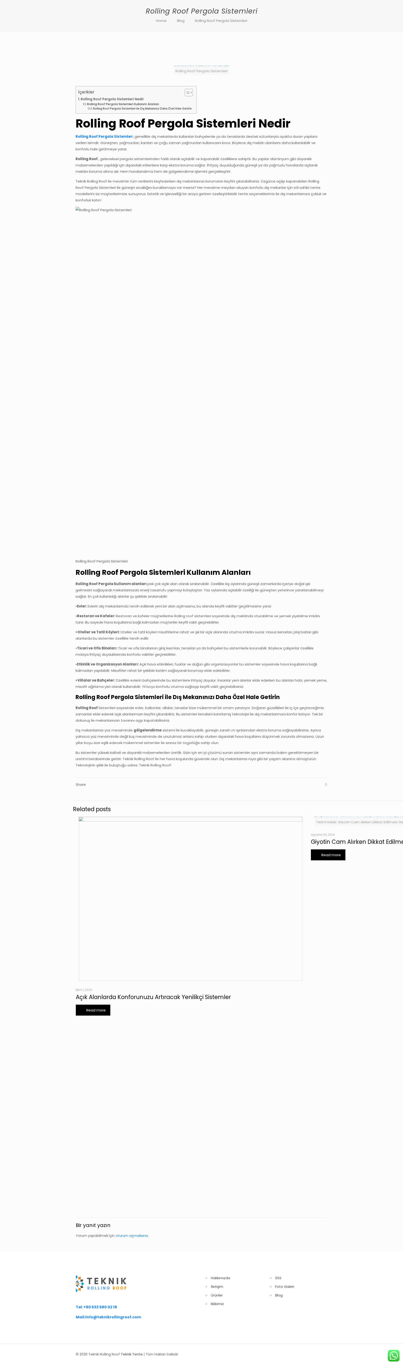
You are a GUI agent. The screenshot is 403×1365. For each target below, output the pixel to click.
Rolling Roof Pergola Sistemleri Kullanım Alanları (123, 104)
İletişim (217, 1286)
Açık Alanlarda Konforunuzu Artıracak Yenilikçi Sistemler (153, 997)
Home (161, 20)
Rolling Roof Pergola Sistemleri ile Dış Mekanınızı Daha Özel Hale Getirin (142, 108)
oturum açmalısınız (131, 1235)
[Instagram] (310, 1354)
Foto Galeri (284, 1286)
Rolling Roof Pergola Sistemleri (221, 20)
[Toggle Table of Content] (186, 93)
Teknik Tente (132, 1354)
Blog (180, 20)
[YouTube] (304, 1354)
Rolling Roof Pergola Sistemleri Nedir (112, 99)
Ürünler (217, 1295)
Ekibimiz (217, 1303)
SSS (278, 1277)
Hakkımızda (220, 1277)
